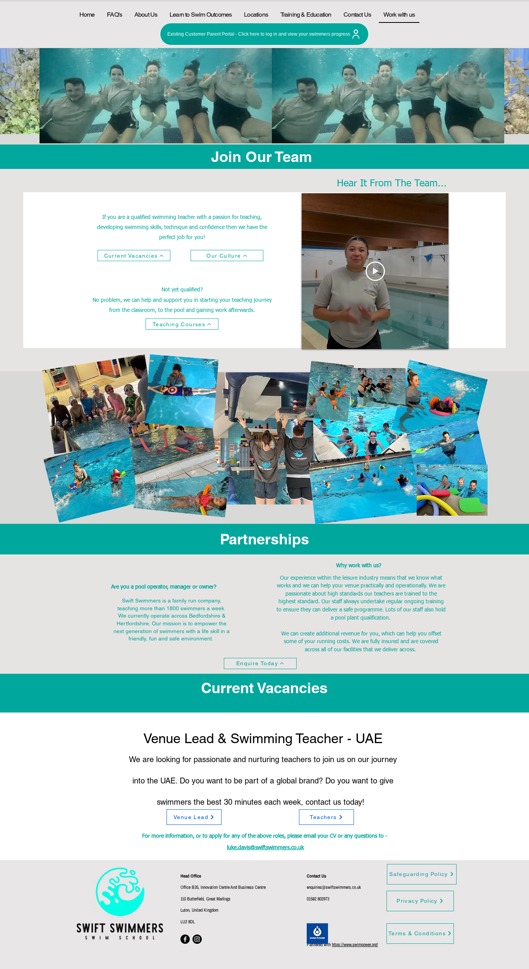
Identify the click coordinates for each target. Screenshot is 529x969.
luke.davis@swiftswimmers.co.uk (265, 847)
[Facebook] (185, 939)
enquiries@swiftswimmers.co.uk (334, 887)
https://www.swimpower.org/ (355, 944)
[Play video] (375, 271)
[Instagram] (197, 939)
